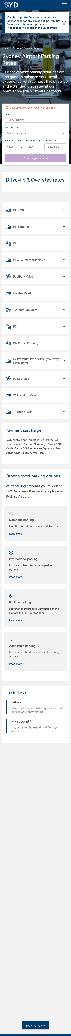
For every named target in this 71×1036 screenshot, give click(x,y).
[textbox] (35, 119)
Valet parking (16, 486)
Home (5, 48)
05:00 (10, 147)
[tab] (35, 209)
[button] (35, 209)
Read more (16, 533)
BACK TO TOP (34, 1025)
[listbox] (14, 147)
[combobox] (35, 119)
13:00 (30, 147)
